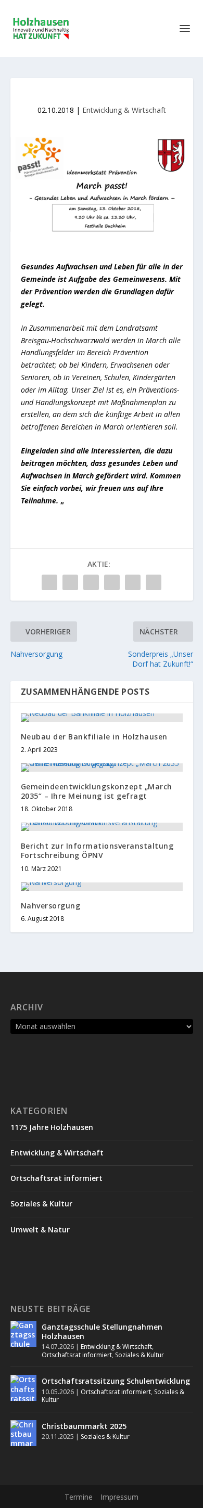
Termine (79, 1497)
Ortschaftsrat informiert (56, 1178)
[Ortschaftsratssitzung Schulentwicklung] (23, 1388)
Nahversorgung (51, 906)
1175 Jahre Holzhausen (51, 1127)
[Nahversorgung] (102, 886)
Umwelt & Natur (40, 1229)
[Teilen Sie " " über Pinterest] (91, 582)
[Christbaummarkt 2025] (23, 1433)
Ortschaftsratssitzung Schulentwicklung (116, 1381)
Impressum (119, 1497)
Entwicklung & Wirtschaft (124, 110)
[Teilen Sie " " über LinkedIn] (112, 582)
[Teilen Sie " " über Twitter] (70, 582)
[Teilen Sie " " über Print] (153, 582)
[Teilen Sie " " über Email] (132, 582)
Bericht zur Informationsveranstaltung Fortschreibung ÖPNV (97, 850)
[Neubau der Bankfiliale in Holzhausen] (102, 717)
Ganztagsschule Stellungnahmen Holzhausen (102, 1331)
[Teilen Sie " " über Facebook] (49, 582)
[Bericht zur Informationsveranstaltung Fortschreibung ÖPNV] (102, 827)
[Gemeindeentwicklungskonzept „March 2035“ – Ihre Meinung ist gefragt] (102, 767)
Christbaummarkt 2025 (84, 1426)
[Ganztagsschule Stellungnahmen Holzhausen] (23, 1334)
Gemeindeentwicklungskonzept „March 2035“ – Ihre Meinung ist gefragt (96, 791)
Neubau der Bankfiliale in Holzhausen (94, 737)
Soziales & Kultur (41, 1203)
